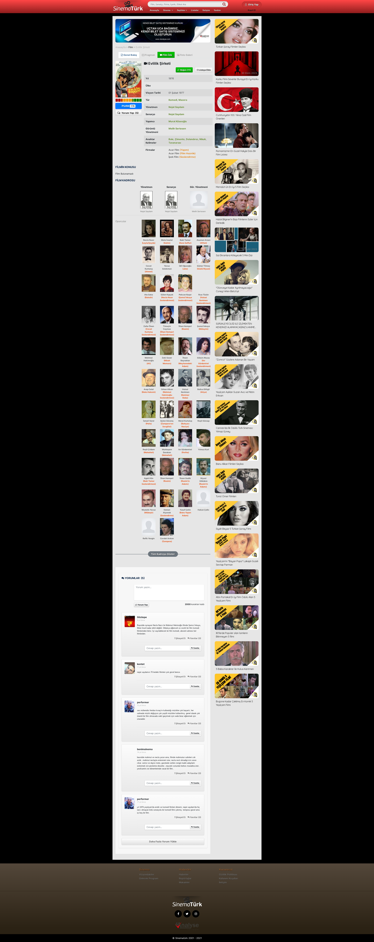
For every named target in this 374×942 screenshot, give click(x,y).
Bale (171, 139)
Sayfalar (181, 10)
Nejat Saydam (176, 107)
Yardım (217, 10)
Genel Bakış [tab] (130, 54)
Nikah (202, 139)
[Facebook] (178, 913)
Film (130, 47)
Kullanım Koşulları (228, 878)
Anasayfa (154, 10)
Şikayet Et (180, 638)
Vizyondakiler (146, 874)
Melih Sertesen (177, 128)
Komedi (173, 99)
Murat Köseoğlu (178, 121)
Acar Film (179, 149)
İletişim (206, 10)
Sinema (167, 10)
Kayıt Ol (252, 10)
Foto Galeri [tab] (186, 54)
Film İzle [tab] (167, 54)
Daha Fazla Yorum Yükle (163, 841)
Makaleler (184, 882)
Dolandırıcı (192, 139)
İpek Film (182, 156)
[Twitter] (187, 913)
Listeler (195, 10)
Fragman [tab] (149, 54)
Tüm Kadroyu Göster (163, 554)
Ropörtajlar (185, 878)
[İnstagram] (195, 913)
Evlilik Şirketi (143, 47)
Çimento (180, 139)
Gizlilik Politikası (228, 874)
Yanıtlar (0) (195, 638)
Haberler (183, 874)
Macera (183, 99)
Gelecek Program (148, 878)
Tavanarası (175, 142)
